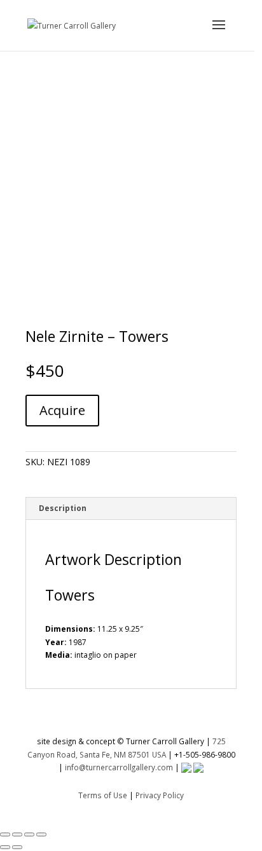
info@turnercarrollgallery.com (119, 767)
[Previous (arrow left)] (5, 847)
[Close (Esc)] (41, 834)
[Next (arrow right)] (17, 847)
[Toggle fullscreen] (17, 834)
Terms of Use (102, 795)
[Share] (29, 834)
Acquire (62, 410)
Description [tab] (62, 508)
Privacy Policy (159, 795)
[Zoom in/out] (5, 834)
